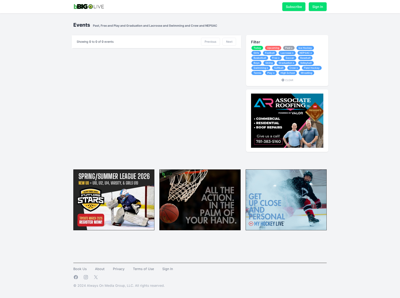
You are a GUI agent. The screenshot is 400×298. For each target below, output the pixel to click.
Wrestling (306, 72)
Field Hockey (312, 67)
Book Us (80, 269)
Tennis (257, 72)
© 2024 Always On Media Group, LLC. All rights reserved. (119, 285)
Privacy (119, 269)
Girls (256, 52)
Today (257, 47)
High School (288, 72)
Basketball (260, 57)
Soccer (290, 57)
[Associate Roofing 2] (287, 121)
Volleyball (306, 62)
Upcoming (273, 47)
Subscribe (294, 7)
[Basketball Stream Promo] (199, 199)
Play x (271, 72)
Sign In (317, 7)
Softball (278, 67)
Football (270, 52)
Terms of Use (143, 269)
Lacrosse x (287, 52)
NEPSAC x (306, 52)
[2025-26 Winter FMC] (113, 199)
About (100, 269)
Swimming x (261, 67)
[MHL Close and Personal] (286, 199)
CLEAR (289, 80)
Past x (288, 47)
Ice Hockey (305, 47)
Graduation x (286, 62)
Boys (256, 62)
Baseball (305, 57)
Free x (276, 57)
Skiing (269, 62)
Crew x (293, 67)
